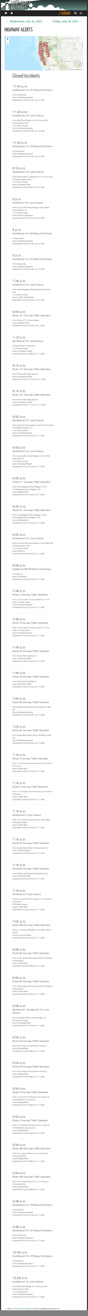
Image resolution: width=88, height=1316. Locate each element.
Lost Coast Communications (21, 1308)
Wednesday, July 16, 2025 (24, 21)
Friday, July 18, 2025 (67, 21)
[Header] (44, 5)
